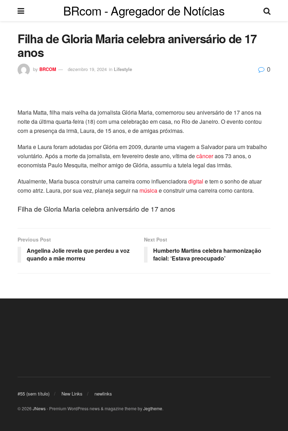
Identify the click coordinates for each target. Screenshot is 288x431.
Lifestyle (123, 69)
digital (195, 181)
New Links (72, 393)
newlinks (103, 393)
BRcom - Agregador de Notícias (143, 11)
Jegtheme (152, 408)
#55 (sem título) (34, 393)
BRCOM (47, 69)
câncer (204, 156)
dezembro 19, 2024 (87, 69)
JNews (39, 408)
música (148, 190)
